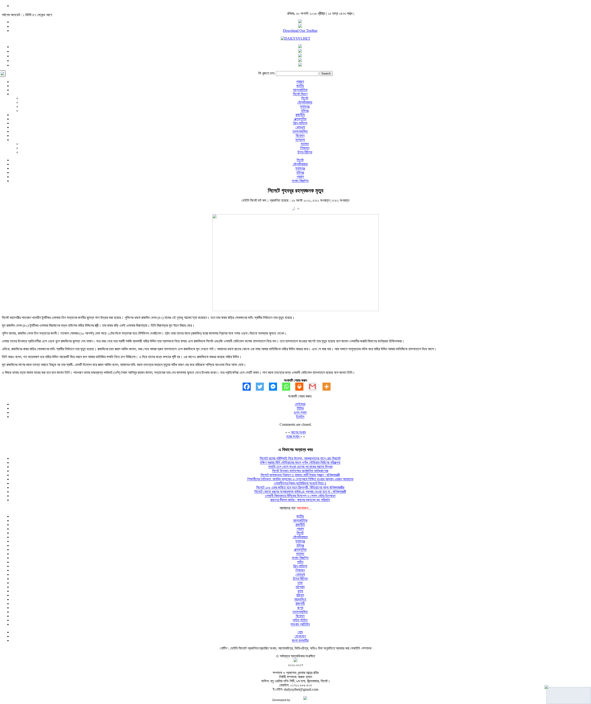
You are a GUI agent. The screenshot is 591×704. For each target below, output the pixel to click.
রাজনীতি (300, 115)
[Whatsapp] (288, 387)
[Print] (301, 387)
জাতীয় (300, 86)
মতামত (305, 144)
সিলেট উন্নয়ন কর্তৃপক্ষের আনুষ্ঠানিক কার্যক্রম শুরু (300, 471)
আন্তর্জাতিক (300, 90)
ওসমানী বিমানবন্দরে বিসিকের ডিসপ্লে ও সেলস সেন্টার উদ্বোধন (300, 496)
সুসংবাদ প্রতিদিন (300, 624)
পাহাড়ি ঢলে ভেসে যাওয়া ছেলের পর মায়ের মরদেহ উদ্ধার (300, 467)
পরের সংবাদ (293, 436)
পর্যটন (300, 562)
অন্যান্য (300, 140)
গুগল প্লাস (300, 412)
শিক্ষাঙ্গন (304, 148)
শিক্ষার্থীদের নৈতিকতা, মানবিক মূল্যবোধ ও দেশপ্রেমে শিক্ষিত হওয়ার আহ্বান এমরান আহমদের (300, 479)
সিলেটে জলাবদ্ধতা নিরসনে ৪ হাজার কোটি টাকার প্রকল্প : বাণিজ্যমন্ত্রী (300, 475)
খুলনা (300, 591)
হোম (300, 632)
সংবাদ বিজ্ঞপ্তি (300, 181)
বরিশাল (300, 595)
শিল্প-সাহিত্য (300, 123)
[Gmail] (315, 387)
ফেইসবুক (300, 404)
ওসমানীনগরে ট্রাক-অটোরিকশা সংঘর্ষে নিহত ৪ (300, 483)
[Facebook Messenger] (275, 387)
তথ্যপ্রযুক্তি (300, 131)
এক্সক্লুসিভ (300, 119)
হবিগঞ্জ (305, 111)
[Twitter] (262, 387)
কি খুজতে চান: (266, 73)
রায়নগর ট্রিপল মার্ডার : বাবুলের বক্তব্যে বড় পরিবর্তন (300, 500)
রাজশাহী (300, 603)
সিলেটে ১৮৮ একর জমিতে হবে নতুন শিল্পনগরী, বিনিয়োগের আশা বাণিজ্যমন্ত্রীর (300, 487)
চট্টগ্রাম (300, 587)
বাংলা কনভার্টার (300, 640)
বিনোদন (300, 136)
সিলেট (304, 98)
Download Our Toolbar (300, 31)
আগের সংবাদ (298, 432)
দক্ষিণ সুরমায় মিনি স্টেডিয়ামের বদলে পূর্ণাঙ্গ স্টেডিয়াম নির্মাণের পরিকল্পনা (300, 462)
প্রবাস (300, 177)
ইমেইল (300, 417)
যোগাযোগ (300, 636)
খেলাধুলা (300, 127)
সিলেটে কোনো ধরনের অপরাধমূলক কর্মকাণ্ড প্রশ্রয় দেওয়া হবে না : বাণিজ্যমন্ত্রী (300, 492)
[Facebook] (249, 387)
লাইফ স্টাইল (300, 620)
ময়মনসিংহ (300, 599)
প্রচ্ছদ (300, 82)
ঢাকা (300, 583)
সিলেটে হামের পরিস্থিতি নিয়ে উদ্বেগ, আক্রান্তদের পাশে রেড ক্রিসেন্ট (300, 458)
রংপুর (300, 608)
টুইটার (300, 408)
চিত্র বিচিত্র (305, 152)
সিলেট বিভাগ (300, 94)
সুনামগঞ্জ (305, 106)
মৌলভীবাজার (304, 102)
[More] (329, 387)
